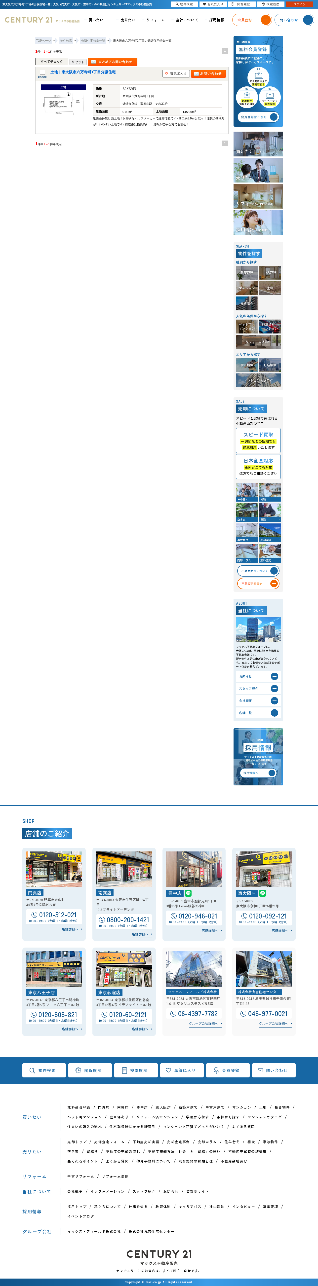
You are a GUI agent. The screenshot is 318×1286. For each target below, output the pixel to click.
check (42, 77)
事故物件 (270, 1141)
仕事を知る (138, 1206)
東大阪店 (163, 1107)
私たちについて (107, 1206)
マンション (241, 1107)
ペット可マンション (84, 1116)
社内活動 (217, 1206)
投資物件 (282, 1107)
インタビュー (243, 1206)
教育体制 (163, 1206)
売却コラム (207, 1141)
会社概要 (75, 1191)
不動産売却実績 (146, 1141)
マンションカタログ (264, 1116)
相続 (251, 1141)
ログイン (299, 4)
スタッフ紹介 (144, 1191)
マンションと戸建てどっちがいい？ (193, 1126)
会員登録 (230, 1070)
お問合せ (171, 1191)
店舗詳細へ (70, 929)
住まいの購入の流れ (84, 1126)
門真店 (104, 1107)
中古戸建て (215, 1107)
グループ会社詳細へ (203, 1023)
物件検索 (47, 1070)
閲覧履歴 (93, 1070)
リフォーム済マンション (157, 1116)
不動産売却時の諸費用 (247, 1151)
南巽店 (123, 1107)
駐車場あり (119, 1116)
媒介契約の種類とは (196, 1161)
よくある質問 (243, 1126)
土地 (263, 1107)
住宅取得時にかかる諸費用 (133, 1126)
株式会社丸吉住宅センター (152, 1231)
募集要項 (270, 1206)
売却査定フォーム (109, 1141)
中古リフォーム (80, 1176)
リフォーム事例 (115, 1176)
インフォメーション (107, 1191)
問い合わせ (277, 1070)
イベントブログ (80, 1216)
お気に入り (185, 1070)
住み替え (232, 1141)
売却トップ (76, 1141)
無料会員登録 (78, 1107)
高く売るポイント (82, 1161)
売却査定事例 (178, 1141)
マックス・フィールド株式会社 (94, 1231)
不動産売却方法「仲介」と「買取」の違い (184, 1151)
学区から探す (197, 1116)
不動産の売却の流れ (123, 1151)
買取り (92, 1151)
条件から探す (228, 1116)
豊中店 (142, 1107)
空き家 (73, 1151)
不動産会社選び (234, 1161)
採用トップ (76, 1206)
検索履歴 (139, 1070)
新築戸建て (188, 1107)
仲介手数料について (153, 1161)
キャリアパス (190, 1206)
